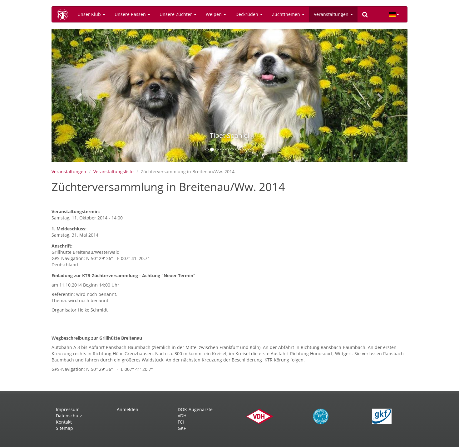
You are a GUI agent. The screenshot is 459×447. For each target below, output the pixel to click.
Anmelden (127, 409)
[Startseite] (65, 14)
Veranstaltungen (332, 14)
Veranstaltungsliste (113, 171)
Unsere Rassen (131, 14)
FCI (181, 422)
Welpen (214, 14)
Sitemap (64, 428)
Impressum (68, 409)
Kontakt (64, 422)
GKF (182, 428)
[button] (78, 95)
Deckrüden (247, 14)
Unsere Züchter (176, 14)
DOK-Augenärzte (195, 409)
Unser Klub (89, 14)
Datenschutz (69, 416)
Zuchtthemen (286, 14)
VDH (182, 416)
